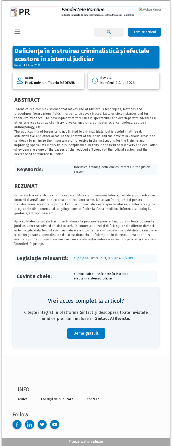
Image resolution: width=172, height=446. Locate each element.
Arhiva (23, 399)
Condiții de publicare (57, 399)
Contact (93, 399)
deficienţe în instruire (113, 274)
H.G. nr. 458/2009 (120, 258)
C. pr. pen (81, 258)
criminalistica (83, 274)
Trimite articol (144, 32)
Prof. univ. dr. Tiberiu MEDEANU (50, 83)
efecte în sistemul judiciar (93, 278)
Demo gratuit (86, 333)
